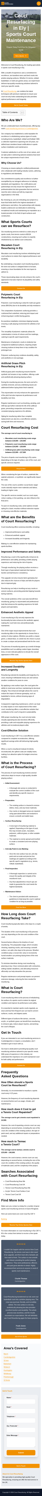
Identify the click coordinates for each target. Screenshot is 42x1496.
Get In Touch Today (21, 105)
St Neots (7, 1380)
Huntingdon (8, 1370)
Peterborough (9, 1377)
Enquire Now (21, 468)
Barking (4, 1219)
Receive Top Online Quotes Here (21, 660)
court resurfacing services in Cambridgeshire (22, 128)
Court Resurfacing (9, 91)
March (6, 1354)
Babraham (7, 1364)
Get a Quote (19, 56)
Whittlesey (7, 1373)
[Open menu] (39, 3)
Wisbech (7, 1367)
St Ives (6, 1360)
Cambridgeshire (9, 1357)
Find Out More (21, 907)
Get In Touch (21, 1466)
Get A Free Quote (21, 1336)
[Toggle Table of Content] (21, 112)
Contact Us (21, 288)
